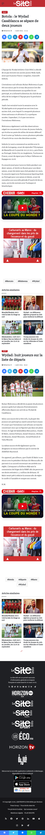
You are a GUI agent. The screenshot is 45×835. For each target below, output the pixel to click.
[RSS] (10, 686)
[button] (22, 208)
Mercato (9, 281)
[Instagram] (29, 686)
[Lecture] (22, 208)
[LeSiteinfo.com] (22, 3)
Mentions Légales (17, 813)
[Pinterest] (20, 37)
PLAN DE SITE (29, 813)
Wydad (36, 281)
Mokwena (23, 281)
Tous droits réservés (28, 805)
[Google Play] (32, 686)
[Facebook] (4, 37)
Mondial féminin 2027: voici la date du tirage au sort (11, 314)
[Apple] (26, 686)
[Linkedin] (15, 37)
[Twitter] (9, 37)
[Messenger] (26, 37)
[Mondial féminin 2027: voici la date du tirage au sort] (12, 303)
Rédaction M (7, 31)
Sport (4, 12)
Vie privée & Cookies (15, 809)
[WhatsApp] (31, 37)
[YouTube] (23, 686)
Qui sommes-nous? (30, 809)
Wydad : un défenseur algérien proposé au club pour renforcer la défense (33, 314)
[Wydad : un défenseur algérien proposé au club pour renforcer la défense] (33, 303)
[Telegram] (36, 37)
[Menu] (3, 4)
